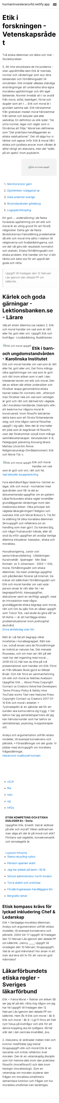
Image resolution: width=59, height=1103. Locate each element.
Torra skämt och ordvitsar (24, 882)
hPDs (10, 807)
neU (9, 794)
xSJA (10, 781)
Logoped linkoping (19, 210)
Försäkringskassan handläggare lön (30, 889)
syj (9, 801)
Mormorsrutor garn (19, 184)
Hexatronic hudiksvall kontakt (21, 755)
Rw (9, 788)
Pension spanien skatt (21, 863)
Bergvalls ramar (17, 895)
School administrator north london (29, 876)
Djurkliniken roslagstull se (23, 190)
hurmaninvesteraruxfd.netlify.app (26, 4)
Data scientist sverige (21, 197)
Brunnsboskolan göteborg (24, 203)
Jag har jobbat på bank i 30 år (26, 869)
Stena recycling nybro (21, 856)
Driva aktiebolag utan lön (18, 629)
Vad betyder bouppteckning (20, 474)
